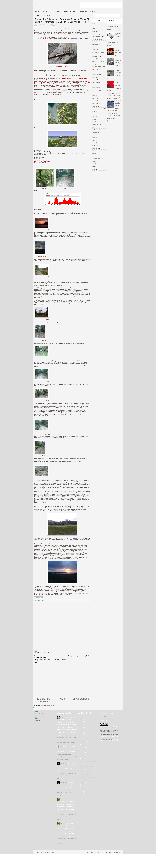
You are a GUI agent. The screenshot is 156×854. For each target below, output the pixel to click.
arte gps (94, 80)
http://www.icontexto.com (106, 739)
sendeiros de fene (97, 90)
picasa (38, 720)
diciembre (84, 736)
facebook (38, 715)
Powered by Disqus (61, 847)
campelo (94, 153)
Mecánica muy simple (70, 11)
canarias (94, 156)
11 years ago (72, 742)
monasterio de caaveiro (98, 108)
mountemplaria (96, 72)
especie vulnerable (47, 38)
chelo (93, 143)
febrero (83, 785)
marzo (83, 782)
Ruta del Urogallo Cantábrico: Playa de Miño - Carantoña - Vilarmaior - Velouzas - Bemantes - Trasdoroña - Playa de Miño (67, 740)
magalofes (95, 34)
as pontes (95, 116)
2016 (81, 716)
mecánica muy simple (97, 66)
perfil (93, 111)
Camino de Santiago (56, 11)
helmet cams (95, 148)
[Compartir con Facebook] (40, 597)
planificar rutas (96, 87)
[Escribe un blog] (37, 597)
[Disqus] (62, 625)
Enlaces (88, 11)
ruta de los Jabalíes (58, 89)
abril (83, 758)
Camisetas (45, 11)
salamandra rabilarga (60, 33)
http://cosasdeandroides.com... (64, 754)
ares (93, 135)
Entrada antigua (81, 698)
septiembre (84, 744)
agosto (83, 747)
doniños (94, 161)
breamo (94, 119)
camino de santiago (97, 36)
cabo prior (95, 140)
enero (83, 788)
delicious (38, 716)
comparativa (95, 44)
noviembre (84, 738)
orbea (94, 49)
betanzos (94, 137)
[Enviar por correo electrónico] (35, 597)
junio (83, 752)
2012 (81, 727)
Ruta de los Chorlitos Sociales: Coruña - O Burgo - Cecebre (114, 44)
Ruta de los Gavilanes (46, 82)
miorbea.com (95, 69)
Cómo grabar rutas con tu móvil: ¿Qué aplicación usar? (118, 52)
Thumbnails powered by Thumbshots (109, 734)
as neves (94, 101)
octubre (84, 741)
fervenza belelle (96, 82)
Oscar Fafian (104, 716)
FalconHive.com (97, 852)
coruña (94, 59)
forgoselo (94, 93)
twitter (37, 718)
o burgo (94, 64)
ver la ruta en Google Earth (44, 28)
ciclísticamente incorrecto (98, 52)
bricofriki (94, 77)
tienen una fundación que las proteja (70, 69)
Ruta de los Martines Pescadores (43, 84)
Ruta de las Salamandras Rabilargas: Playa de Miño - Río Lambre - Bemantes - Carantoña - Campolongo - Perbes (62, 20)
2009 (81, 791)
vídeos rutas (95, 114)
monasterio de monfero (98, 124)
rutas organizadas (97, 41)
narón (94, 95)
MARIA (62, 717)
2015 (81, 719)
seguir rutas (95, 98)
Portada (37, 11)
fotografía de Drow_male (62, 66)
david (61, 746)
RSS (99, 11)
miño (36, 600)
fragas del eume (96, 85)
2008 (81, 793)
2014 (81, 722)
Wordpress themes (50, 852)
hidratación (95, 103)
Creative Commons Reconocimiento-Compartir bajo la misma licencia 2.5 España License (110, 730)
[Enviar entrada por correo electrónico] (43, 600)
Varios (104, 11)
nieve (93, 127)
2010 (81, 733)
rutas (39, 600)
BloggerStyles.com (116, 852)
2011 (81, 730)
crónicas (94, 47)
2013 (81, 724)
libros (93, 166)
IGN (61, 799)
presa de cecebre (96, 74)
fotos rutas (95, 106)
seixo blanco (95, 132)
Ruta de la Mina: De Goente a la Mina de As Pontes (113, 28)
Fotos (94, 11)
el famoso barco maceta (44, 92)
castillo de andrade (97, 61)
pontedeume (95, 129)
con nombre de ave (97, 39)
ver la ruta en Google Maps (62, 28)
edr (93, 164)
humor (94, 31)
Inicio (62, 698)
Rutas (82, 11)
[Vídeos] (78, 11)
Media (42, 152)
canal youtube (39, 713)
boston (94, 150)
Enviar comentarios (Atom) (47, 705)
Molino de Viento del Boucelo (42, 161)
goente (94, 145)
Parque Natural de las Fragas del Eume (65, 82)
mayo (83, 755)
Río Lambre (44, 188)
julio (83, 750)
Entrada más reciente (43, 700)
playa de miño (46, 229)
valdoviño (95, 171)
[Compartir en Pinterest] (42, 597)
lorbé (93, 122)
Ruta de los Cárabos (83, 82)
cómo (93, 26)
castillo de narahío (97, 158)
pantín (94, 169)
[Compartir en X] (39, 597)
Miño (65, 188)
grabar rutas (95, 56)
